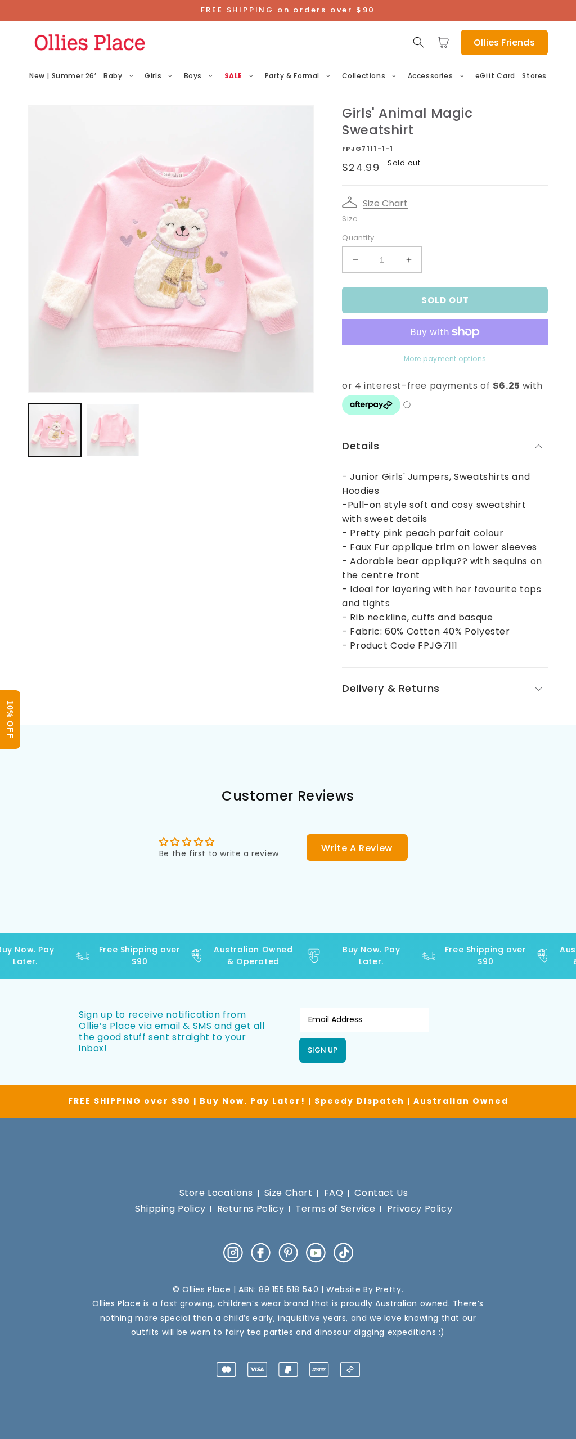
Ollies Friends (504, 42)
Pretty (389, 1289)
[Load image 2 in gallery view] (113, 430)
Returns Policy (250, 1208)
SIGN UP (323, 1050)
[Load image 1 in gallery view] (54, 430)
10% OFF (10, 719)
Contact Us (381, 1192)
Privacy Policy (419, 1208)
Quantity (358, 237)
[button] (418, 42)
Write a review (356, 848)
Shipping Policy (170, 1208)
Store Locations (216, 1192)
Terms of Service (335, 1208)
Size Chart (385, 203)
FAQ (334, 1192)
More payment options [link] (445, 358)
